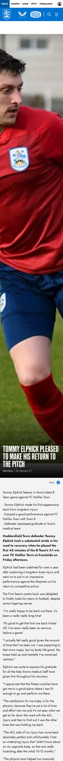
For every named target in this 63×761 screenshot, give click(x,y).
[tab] (5, 4)
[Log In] (59, 4)
